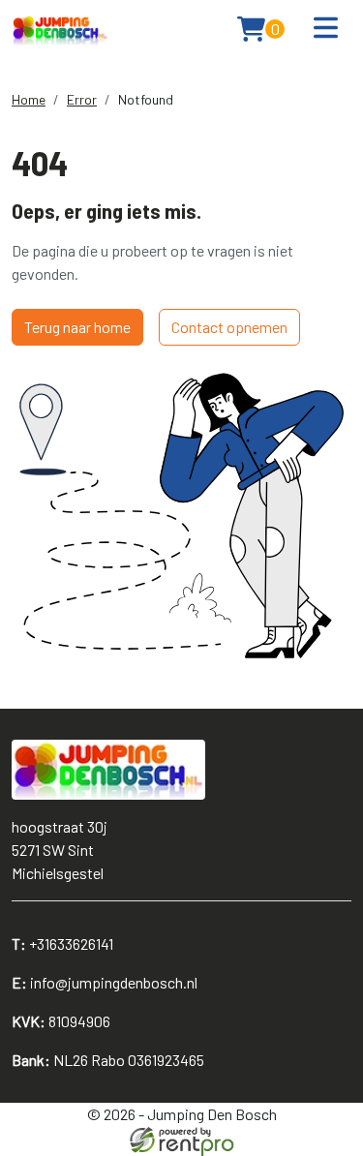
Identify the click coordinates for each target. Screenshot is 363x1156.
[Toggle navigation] (325, 28)
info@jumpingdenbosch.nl (104, 982)
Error (82, 99)
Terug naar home (77, 327)
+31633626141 (62, 943)
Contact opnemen (229, 327)
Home (28, 99)
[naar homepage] (60, 29)
